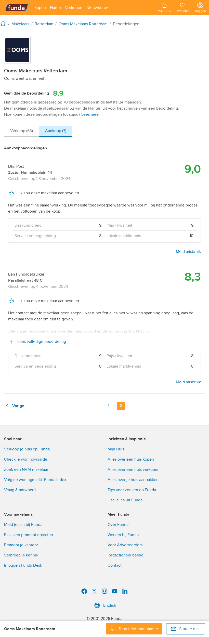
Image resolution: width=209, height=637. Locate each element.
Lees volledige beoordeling (41, 341)
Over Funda (118, 524)
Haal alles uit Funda (125, 500)
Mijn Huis (116, 449)
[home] (4, 23)
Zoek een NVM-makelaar (26, 469)
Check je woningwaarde (25, 459)
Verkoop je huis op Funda (27, 449)
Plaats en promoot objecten (28, 534)
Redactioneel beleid (125, 555)
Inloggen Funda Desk (23, 565)
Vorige (18, 405)
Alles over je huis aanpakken (133, 479)
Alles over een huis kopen (131, 459)
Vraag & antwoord (20, 489)
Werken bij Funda (123, 534)
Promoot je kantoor (21, 545)
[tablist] (38, 131)
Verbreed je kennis (21, 555)
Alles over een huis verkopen (134, 469)
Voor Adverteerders (125, 545)
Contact (115, 565)
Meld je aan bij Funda (23, 524)
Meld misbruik (188, 251)
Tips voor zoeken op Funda (132, 489)
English (109, 605)
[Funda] (16, 7)
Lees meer (90, 114)
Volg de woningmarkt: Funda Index (35, 479)
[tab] (21, 131)
